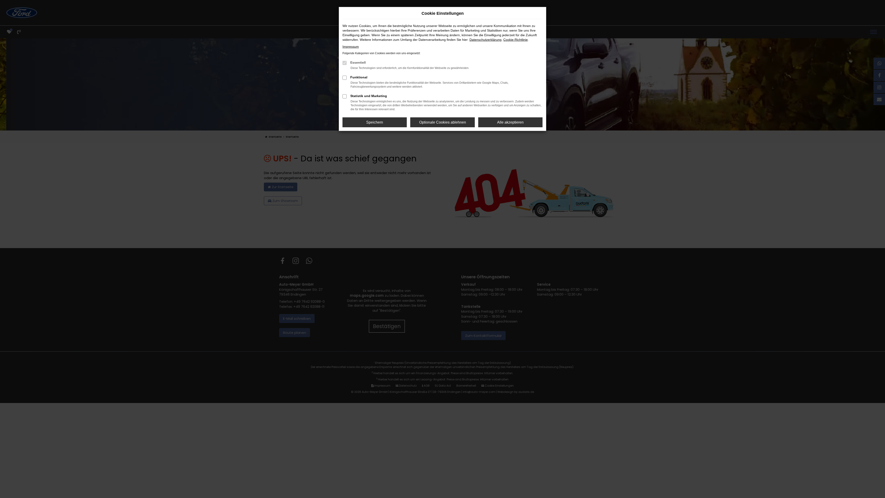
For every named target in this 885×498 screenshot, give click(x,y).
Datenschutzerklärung (485, 40)
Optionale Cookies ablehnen (442, 122)
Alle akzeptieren (510, 122)
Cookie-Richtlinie (515, 40)
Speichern (374, 122)
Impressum (350, 46)
